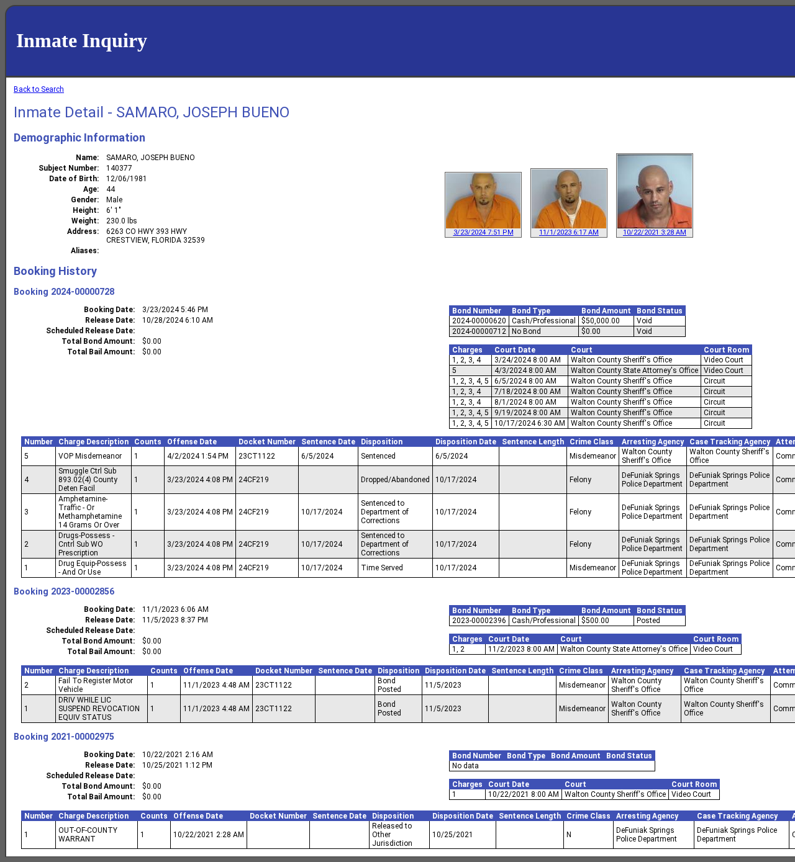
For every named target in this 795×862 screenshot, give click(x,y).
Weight (84, 221)
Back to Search (39, 89)
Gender (84, 199)
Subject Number (68, 168)
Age (90, 189)
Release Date (109, 320)
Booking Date (108, 309)
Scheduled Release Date (89, 330)
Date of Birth (73, 178)
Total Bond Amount (97, 341)
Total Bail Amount (100, 352)
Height (85, 210)
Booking (31, 292)
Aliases (84, 250)
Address (82, 231)
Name (86, 157)
